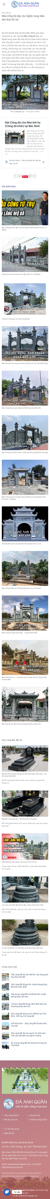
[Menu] (4, 4)
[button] (7, 1192)
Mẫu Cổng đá (6, 13)
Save (26, 177)
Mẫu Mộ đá (9, 1133)
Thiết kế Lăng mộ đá (38, 1120)
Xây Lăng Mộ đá (11, 1115)
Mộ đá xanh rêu (11, 1120)
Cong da (17, 111)
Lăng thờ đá (34, 1115)
